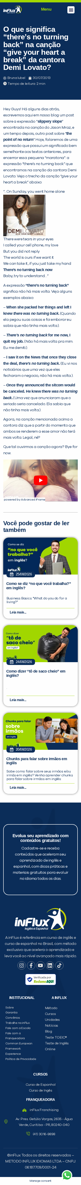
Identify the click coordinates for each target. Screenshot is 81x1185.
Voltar (14, 285)
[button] (71, 9)
